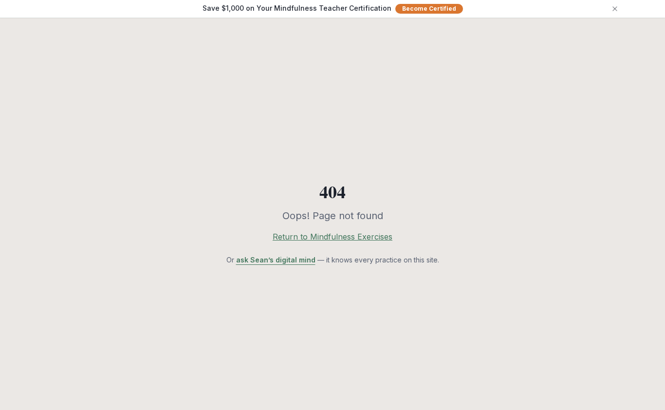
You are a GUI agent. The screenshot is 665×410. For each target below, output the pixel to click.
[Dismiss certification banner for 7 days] (615, 9)
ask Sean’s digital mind (275, 260)
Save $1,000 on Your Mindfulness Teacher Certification (329, 8)
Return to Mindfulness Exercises (332, 237)
